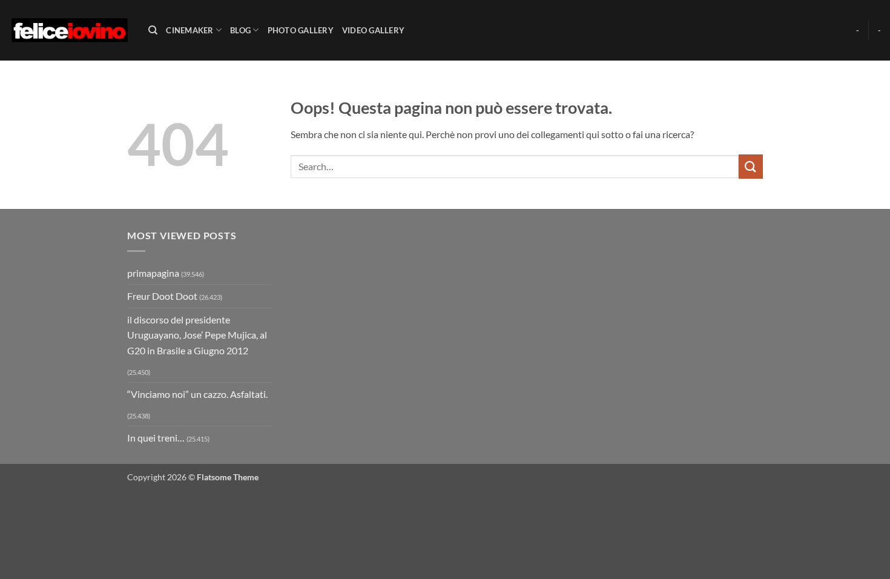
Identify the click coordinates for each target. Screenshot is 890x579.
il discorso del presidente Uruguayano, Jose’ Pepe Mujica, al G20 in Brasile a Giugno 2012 (197, 335)
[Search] (152, 30)
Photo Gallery (301, 30)
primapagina (153, 273)
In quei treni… (156, 437)
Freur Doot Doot (162, 296)
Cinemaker (189, 30)
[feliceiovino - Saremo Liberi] (69, 30)
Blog (240, 30)
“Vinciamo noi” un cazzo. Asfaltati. (197, 394)
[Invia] (751, 166)
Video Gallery (373, 30)
